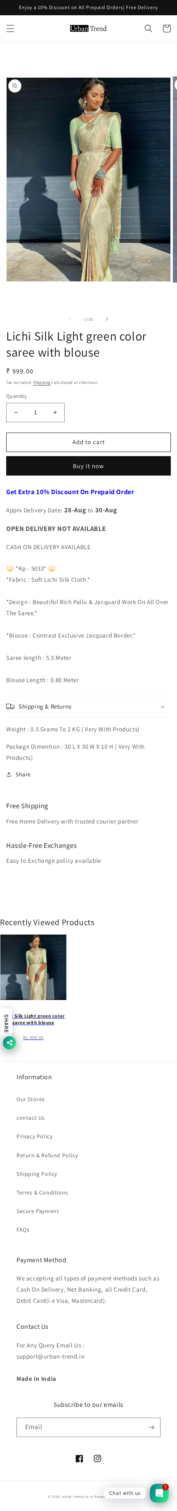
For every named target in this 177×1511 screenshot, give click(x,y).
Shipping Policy (36, 1174)
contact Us (30, 1117)
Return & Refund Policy (47, 1155)
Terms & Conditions (42, 1192)
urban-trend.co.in (77, 1496)
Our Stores (30, 1099)
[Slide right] (107, 319)
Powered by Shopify (111, 1496)
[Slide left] (70, 319)
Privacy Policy (34, 1136)
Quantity (16, 396)
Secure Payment (37, 1211)
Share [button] (23, 774)
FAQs (22, 1229)
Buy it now (88, 466)
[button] (10, 28)
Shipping (42, 382)
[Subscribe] (151, 1427)
